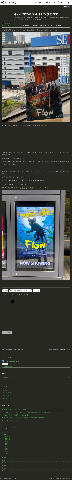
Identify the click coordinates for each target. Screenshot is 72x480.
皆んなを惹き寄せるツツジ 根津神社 (12, 349)
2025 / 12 (7, 436)
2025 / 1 (7, 455)
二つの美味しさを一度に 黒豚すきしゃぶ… (58, 349)
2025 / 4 (7, 450)
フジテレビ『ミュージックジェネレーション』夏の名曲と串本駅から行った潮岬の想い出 (26, 412)
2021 (5, 465)
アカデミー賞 (6, 184)
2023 (5, 460)
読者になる (67, 6)
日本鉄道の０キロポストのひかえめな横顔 (14, 409)
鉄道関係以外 (7, 23)
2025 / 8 (7, 443)
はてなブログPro (7, 398)
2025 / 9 (7, 441)
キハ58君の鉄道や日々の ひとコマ (36, 14)
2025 (5, 434)
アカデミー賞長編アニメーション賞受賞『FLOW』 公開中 (38, 25)
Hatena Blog (59, 478)
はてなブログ (6, 390)
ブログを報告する (67, 478)
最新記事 (6, 405)
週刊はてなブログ (7, 395)
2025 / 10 (7, 440)
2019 (5, 471)
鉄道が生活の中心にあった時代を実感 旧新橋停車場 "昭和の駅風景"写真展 (23, 418)
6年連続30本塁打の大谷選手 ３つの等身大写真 (15, 415)
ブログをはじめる (7, 392)
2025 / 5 (7, 448)
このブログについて (7, 366)
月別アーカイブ (8, 428)
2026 (5, 432)
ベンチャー (66, 152)
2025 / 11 (7, 438)
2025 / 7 (7, 445)
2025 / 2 (7, 453)
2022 (5, 463)
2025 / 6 (7, 446)
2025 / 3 (7, 451)
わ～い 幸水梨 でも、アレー (10, 420)
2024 (5, 457)
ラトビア (10, 188)
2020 (5, 468)
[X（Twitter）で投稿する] (12, 301)
